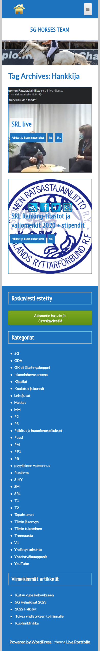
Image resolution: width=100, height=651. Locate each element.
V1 (16, 542)
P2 (16, 416)
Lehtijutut (22, 395)
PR (50, 137)
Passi (18, 437)
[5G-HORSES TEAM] (19, 9)
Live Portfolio (78, 641)
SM (16, 486)
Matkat (20, 402)
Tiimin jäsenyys (26, 521)
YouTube (21, 563)
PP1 (17, 451)
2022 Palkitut (26, 609)
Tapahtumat (24, 514)
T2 (16, 507)
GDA (18, 360)
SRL (59, 137)
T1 (16, 500)
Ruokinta (21, 472)
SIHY (18, 479)
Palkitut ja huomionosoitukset (28, 137)
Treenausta (23, 535)
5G (16, 353)
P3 (16, 423)
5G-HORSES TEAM (49, 30)
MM (17, 409)
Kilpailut (20, 381)
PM (17, 444)
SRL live (22, 123)
